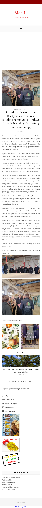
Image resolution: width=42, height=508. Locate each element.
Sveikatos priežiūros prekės (11, 478)
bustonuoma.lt (7, 485)
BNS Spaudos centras (15, 320)
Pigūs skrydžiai (7, 480)
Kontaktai (12, 2)
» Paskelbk (20, 2)
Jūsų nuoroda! (9, 489)
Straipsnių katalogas (8, 482)
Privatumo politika (21, 507)
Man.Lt (21, 13)
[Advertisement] (21, 49)
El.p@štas (5, 2)
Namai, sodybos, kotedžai (10, 487)
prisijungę (7, 389)
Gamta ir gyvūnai (21, 109)
